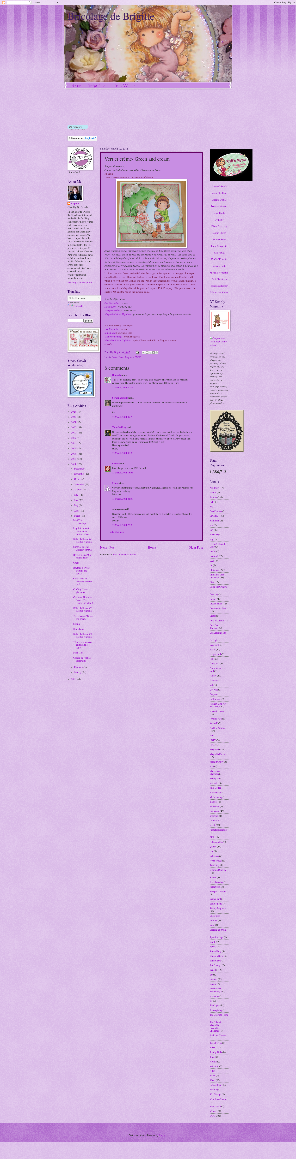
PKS (212, 837)
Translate (78, 305)
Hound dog (78, 629)
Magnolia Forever (218, 754)
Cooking (214, 594)
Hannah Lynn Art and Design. (218, 705)
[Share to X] (150, 352)
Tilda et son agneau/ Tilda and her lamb (82, 644)
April (77, 510)
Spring (213, 946)
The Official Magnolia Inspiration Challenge (215, 1026)
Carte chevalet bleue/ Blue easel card (82, 581)
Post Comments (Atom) (124, 554)
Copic (115, 357)
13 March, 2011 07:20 (122, 417)
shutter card (215, 898)
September (79, 484)
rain (211, 851)
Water (212, 1080)
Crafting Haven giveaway (80, 591)
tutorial (213, 1061)
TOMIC (213, 1047)
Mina (115, 483)
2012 (74, 458)
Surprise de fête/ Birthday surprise (82, 548)
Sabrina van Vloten (219, 292)
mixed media (216, 792)
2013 (74, 453)
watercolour (215, 1084)
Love (212, 744)
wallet (212, 1075)
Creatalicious (216, 603)
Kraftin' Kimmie (219, 259)
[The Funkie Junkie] (227, 451)
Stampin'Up (215, 960)
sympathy (214, 996)
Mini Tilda (78, 652)
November (79, 473)
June (76, 500)
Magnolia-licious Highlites (117, 340)
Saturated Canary (218, 869)
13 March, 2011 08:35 (122, 453)
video (212, 1070)
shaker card (215, 886)
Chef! (76, 562)
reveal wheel (216, 860)
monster (213, 801)
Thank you (215, 1005)
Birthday (214, 515)
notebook (214, 815)
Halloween (215, 698)
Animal (213, 497)
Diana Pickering (219, 226)
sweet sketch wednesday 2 (216, 990)
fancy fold (214, 663)
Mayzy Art (215, 778)
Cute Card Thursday (214, 626)
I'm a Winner (125, 85)
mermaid (214, 783)
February (78, 667)
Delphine (219, 219)
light (212, 735)
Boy (211, 529)
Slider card (215, 915)
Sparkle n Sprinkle (218, 929)
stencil (213, 969)
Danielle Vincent (219, 206)
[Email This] (143, 352)
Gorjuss (213, 694)
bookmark (214, 520)
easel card (214, 644)
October (78, 479)
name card (214, 806)
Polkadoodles (216, 841)
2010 (74, 679)
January (78, 672)
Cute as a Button (217, 620)
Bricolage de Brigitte (111, 16)
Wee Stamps (215, 1094)
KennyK (214, 723)
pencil (212, 825)
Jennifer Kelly (219, 239)
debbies (116, 463)
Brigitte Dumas (219, 199)
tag (211, 1000)
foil (211, 685)
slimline (213, 920)
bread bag (214, 534)
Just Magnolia (111, 303)
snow (212, 925)
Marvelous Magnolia (215, 772)
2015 (74, 443)
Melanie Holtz (219, 266)
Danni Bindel (219, 213)
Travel (213, 1057)
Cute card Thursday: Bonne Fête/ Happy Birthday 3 (83, 600)
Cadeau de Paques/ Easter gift (82, 659)
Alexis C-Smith (219, 186)
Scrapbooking (216, 882)
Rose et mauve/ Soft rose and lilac (82, 556)
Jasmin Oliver (219, 232)
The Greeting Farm (219, 1014)
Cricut (213, 615)
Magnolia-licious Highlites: (118, 314)
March (77, 515)
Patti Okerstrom (219, 279)
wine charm (215, 1106)
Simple (76, 623)
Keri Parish (219, 252)
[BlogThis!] (147, 352)
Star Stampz (215, 965)
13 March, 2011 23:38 (122, 525)
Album (213, 492)
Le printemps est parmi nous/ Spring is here (81, 530)
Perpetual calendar (218, 829)
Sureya (213, 983)
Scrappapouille (120, 398)
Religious (214, 856)
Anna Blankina (219, 193)
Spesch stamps (216, 937)
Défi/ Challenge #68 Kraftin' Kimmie (82, 635)
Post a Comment (116, 531)
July (76, 494)
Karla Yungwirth (219, 246)
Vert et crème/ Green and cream (83, 617)
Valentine (214, 1066)
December (79, 468)
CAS (212, 560)
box (211, 525)
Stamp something (112, 310)
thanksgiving (216, 1010)
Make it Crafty (217, 761)
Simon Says (110, 306)
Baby (212, 501)
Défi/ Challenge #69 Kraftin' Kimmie (82, 609)
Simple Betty (216, 903)
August (78, 489)
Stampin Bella (216, 956)
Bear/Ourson (216, 511)
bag (211, 506)
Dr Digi (213, 640)
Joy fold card (216, 718)
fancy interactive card (218, 670)
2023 (74, 411)
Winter (213, 1111)
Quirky (213, 846)
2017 (74, 437)
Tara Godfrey (119, 427)
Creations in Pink (218, 608)
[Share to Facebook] (153, 352)
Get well (214, 689)
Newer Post (107, 547)
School (213, 877)
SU (211, 974)
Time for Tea (216, 1042)
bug (211, 539)
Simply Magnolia (218, 908)
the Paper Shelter (218, 1035)
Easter (121, 357)
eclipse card (215, 654)
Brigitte (75, 203)
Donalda (116, 375)
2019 (74, 432)
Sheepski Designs (218, 891)
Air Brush (214, 487)
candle (213, 551)
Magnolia (129, 357)
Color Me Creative (218, 586)
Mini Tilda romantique (80, 522)
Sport (212, 941)
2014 (74, 448)
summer (213, 979)
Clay (212, 582)
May (76, 505)
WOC (138, 357)
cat (211, 565)
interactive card (217, 711)
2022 (74, 416)
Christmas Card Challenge (217, 576)
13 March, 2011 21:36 (122, 498)
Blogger (162, 1135)
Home (76, 85)
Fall (211, 658)
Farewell (214, 680)
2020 (74, 427)
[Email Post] (137, 352)
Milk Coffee (215, 787)
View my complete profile (79, 282)
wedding (214, 1089)
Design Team (98, 85)
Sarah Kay (215, 865)
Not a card (214, 811)
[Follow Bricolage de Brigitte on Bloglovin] (77, 128)
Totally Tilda (216, 1052)
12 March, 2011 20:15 (122, 387)
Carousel (214, 556)
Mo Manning (216, 797)
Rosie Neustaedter (219, 285)
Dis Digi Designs (218, 632)
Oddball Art (215, 820)
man (212, 766)
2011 (74, 464)
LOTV (213, 740)
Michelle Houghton (219, 272)
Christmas (214, 570)
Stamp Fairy (215, 951)
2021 (74, 422)
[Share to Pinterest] (156, 352)
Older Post (196, 547)
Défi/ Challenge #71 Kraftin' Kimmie (82, 540)
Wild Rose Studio (218, 1099)
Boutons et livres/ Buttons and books (81, 570)
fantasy (213, 675)
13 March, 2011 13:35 (122, 472)
